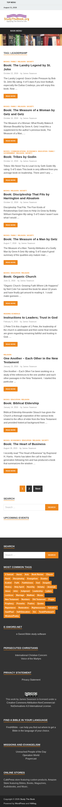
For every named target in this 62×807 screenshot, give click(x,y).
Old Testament (39, 599)
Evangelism (32, 579)
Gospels (46, 583)
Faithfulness (27, 583)
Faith (17, 583)
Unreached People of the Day (31, 752)
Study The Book (27, 799)
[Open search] (55, 31)
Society (30, 61)
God (38, 583)
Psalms (31, 603)
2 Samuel (9, 574)
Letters (49, 591)
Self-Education (23, 612)
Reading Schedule (12, 314)
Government (9, 153)
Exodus (44, 579)
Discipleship (18, 579)
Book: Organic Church (20, 276)
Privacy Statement (31, 680)
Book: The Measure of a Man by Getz (30, 239)
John (15, 591)
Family (13, 61)
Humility (30, 587)
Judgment (25, 591)
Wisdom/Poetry (12, 616)
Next (37, 488)
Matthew (30, 595)
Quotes (40, 603)
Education (42, 151)
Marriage (20, 595)
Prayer (51, 599)
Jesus (7, 591)
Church (49, 574)
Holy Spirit (19, 587)
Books (7, 61)
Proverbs (21, 603)
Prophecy (9, 603)
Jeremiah (51, 587)
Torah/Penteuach (46, 612)
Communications (18, 151)
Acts (27, 574)
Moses (40, 595)
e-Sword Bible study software (31, 634)
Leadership (38, 591)
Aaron (19, 574)
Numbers (25, 599)
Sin (34, 612)
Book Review (37, 574)
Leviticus (9, 595)
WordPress (20, 803)
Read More (9, 95)
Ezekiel (8, 583)
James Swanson (30, 73)
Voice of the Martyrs (31, 658)
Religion (22, 61)
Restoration (23, 608)
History (8, 587)
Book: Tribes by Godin (20, 156)
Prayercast (31, 758)
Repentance (10, 608)
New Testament (11, 599)
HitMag (33, 803)
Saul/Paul (9, 612)
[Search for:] (31, 507)
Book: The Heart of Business (25, 444)
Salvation (52, 608)
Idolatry (40, 587)
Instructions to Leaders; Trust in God (31, 317)
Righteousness (38, 608)
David (7, 579)
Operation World (31, 755)
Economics (32, 151)
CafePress (9, 779)
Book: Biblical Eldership (21, 403)
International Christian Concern (31, 655)
